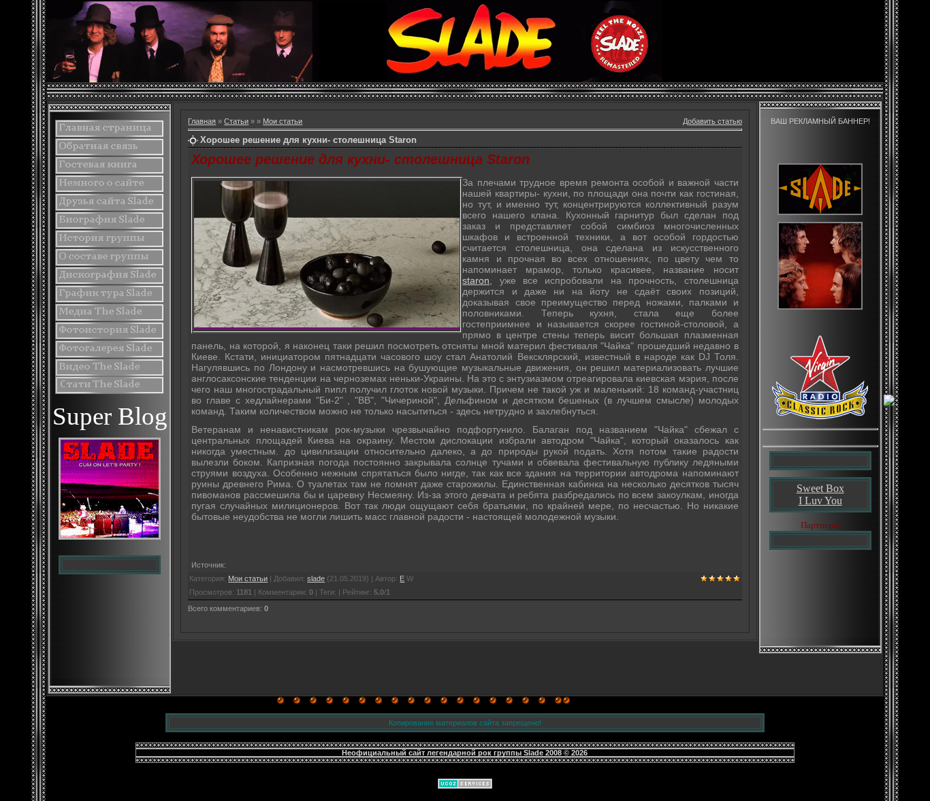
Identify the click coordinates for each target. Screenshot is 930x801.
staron (476, 280)
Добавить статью (712, 121)
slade (316, 578)
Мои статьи (282, 121)
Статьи (236, 121)
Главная (202, 121)
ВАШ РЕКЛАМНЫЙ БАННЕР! (820, 121)
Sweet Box (820, 488)
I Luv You (820, 500)
